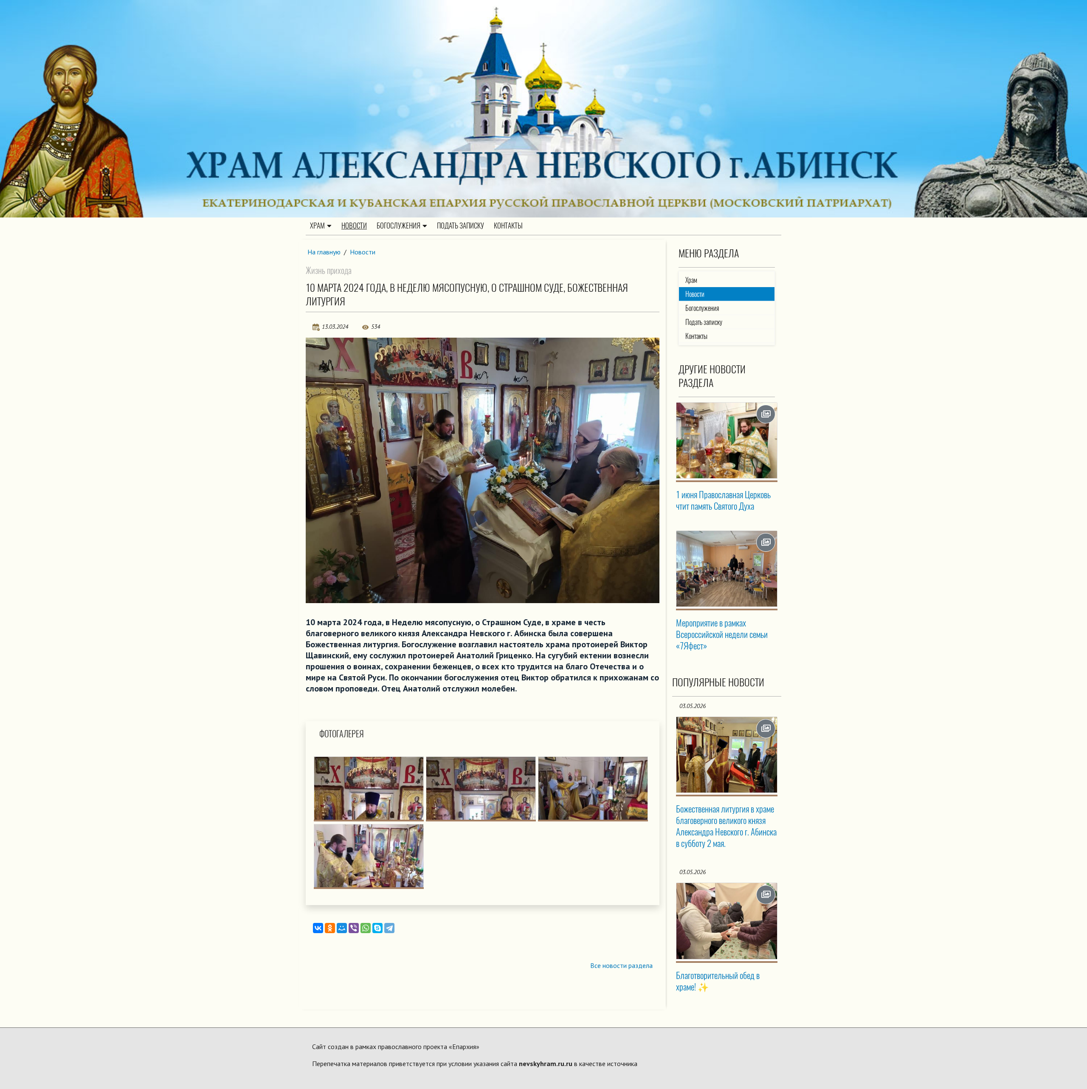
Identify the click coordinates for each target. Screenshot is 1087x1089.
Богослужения (398, 225)
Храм (317, 225)
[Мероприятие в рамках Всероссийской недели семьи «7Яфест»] (727, 568)
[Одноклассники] (330, 928)
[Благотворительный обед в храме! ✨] (727, 921)
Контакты (508, 225)
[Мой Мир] (342, 928)
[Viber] (354, 928)
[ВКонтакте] (318, 928)
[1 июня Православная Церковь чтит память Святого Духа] (727, 440)
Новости (354, 225)
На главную (324, 252)
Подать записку (460, 225)
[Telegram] (389, 928)
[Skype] (377, 928)
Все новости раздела (621, 965)
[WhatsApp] (365, 928)
